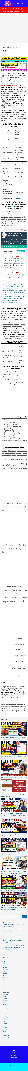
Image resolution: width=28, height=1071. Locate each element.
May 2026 (5, 965)
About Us (14, 1052)
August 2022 (5, 1019)
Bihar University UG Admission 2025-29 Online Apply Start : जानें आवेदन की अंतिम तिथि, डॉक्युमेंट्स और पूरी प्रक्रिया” (14, 287)
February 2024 (6, 988)
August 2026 (5, 959)
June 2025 (5, 971)
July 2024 (5, 980)
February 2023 (6, 1006)
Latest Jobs (17, 8)
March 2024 (5, 986)
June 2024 (5, 982)
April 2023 (5, 1002)
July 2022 (5, 1021)
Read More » (3, 714)
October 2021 (6, 1040)
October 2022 (6, 1015)
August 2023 (5, 994)
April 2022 (5, 1027)
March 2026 (5, 969)
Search (2, 914)
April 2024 (5, 984)
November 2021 (6, 1037)
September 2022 (6, 1017)
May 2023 (5, 1000)
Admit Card (12, 8)
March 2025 (5, 978)
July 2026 (5, 961)
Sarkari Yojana (10, 11)
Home (3, 8)
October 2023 (6, 992)
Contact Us (14, 1050)
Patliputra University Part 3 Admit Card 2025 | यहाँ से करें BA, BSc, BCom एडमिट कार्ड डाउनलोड (14, 293)
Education (22, 11)
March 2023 (5, 1004)
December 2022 (6, 1011)
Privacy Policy (14, 1056)
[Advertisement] (14, 27)
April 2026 (5, 967)
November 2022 (6, 1013)
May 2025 (5, 973)
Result (21, 8)
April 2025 (5, 975)
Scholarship (4, 11)
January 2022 (5, 1033)
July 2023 (5, 996)
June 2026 (5, 963)
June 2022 (5, 1023)
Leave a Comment (5, 82)
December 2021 (6, 1035)
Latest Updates (21, 82)
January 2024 (5, 990)
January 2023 (5, 1009)
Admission (7, 8)
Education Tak (18, 3)
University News (16, 11)
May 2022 (5, 1025)
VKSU (11, 206)
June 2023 (5, 998)
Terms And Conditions (14, 1057)
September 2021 (6, 1042)
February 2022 (6, 1031)
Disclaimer (14, 1054)
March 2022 (5, 1029)
